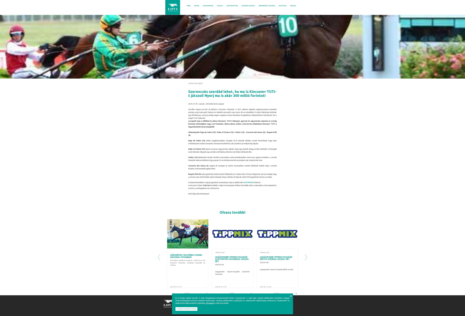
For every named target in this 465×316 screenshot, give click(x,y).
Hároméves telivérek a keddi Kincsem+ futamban (186, 256)
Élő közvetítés (232, 5)
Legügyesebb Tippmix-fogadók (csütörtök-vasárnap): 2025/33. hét (232, 259)
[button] (159, 257)
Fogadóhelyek (208, 5)
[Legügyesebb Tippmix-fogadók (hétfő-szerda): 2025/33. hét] (277, 233)
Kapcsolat (283, 5)
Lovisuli (220, 5)
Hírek (188, 5)
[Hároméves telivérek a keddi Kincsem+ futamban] (187, 233)
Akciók (196, 5)
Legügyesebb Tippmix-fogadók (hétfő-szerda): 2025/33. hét (276, 258)
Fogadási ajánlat (248, 5)
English (293, 5)
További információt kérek (186, 309)
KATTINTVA (248, 182)
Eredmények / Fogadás (267, 5)
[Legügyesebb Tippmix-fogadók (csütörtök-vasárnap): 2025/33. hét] (232, 233)
